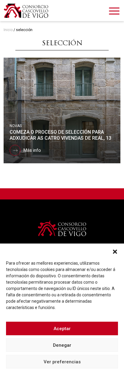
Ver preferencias (62, 362)
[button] (115, 251)
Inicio (8, 30)
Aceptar (62, 328)
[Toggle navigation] (114, 12)
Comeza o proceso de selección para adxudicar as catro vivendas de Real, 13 (60, 135)
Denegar (62, 345)
